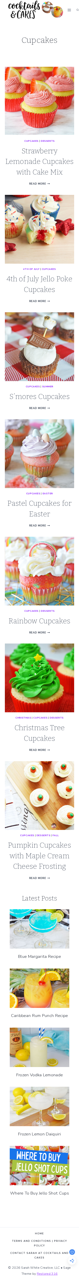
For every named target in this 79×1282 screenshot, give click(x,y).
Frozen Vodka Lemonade (39, 1075)
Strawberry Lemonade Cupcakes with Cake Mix (39, 161)
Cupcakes (31, 141)
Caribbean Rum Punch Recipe (39, 1015)
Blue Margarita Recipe (39, 956)
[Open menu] (69, 10)
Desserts (48, 141)
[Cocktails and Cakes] (35, 10)
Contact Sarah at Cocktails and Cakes (39, 1255)
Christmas (23, 717)
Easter (48, 493)
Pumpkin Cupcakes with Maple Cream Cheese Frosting (39, 856)
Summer (47, 386)
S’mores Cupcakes (39, 396)
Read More (39, 184)
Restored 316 (47, 1274)
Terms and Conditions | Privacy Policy (39, 1243)
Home (39, 1233)
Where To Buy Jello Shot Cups (39, 1193)
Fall (55, 835)
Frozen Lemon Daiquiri (39, 1134)
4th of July (31, 269)
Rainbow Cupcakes (39, 621)
